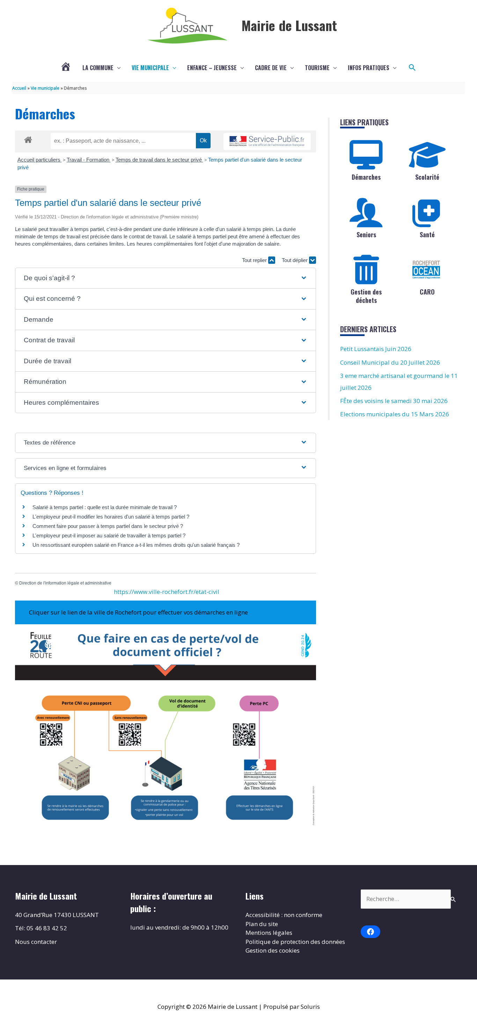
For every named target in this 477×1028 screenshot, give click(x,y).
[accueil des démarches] (28, 138)
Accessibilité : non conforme (283, 915)
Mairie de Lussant (289, 25)
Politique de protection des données (295, 942)
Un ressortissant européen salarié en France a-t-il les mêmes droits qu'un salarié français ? (136, 545)
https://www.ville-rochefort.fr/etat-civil (166, 592)
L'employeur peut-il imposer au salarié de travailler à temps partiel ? (108, 535)
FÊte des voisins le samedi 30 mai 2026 (394, 401)
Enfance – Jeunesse (212, 68)
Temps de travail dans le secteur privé (159, 160)
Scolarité (427, 176)
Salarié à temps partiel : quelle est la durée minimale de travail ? (104, 507)
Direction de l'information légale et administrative (65, 583)
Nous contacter (36, 942)
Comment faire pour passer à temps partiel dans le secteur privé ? (107, 526)
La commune (97, 68)
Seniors (366, 234)
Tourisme (317, 68)
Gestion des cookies (272, 950)
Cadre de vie (271, 68)
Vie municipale (150, 68)
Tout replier (255, 260)
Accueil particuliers (39, 160)
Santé (427, 234)
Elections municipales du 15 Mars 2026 (394, 414)
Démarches (366, 176)
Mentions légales (268, 933)
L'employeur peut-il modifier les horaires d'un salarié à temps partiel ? (110, 517)
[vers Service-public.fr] (267, 141)
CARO (427, 291)
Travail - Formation (89, 160)
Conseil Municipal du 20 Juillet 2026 (390, 362)
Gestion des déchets (366, 295)
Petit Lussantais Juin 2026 (375, 349)
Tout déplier (295, 260)
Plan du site (261, 924)
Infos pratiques (368, 68)
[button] (412, 67)
